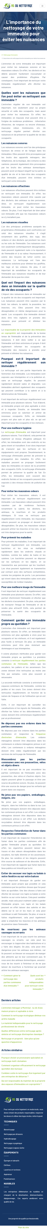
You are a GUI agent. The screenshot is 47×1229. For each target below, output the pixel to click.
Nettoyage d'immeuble (11, 55)
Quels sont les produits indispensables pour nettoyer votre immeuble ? (34, 982)
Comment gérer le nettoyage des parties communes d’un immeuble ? (12, 980)
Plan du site (23, 1227)
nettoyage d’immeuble (15, 432)
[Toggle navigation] (42, 6)
